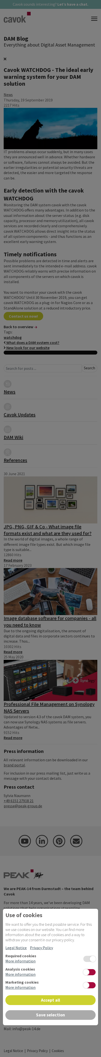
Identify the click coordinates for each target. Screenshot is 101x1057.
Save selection (50, 1015)
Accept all (50, 1000)
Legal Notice (16, 947)
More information (20, 961)
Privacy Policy (41, 947)
